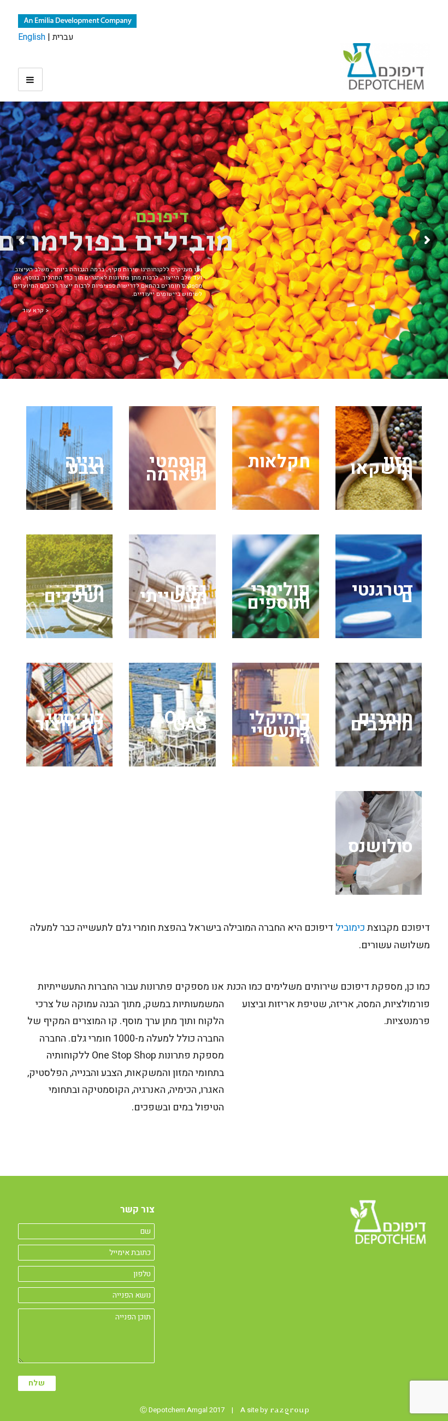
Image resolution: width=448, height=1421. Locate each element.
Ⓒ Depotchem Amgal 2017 (182, 1410)
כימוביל (350, 927)
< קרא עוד (35, 310)
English (31, 37)
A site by (254, 1410)
